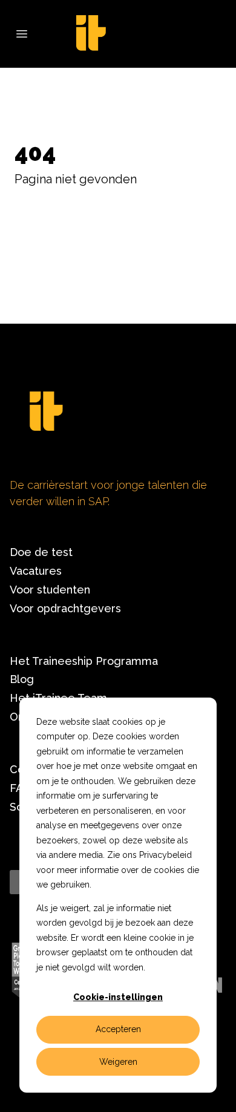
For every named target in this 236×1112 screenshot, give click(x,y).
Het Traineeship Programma (84, 661)
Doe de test (41, 552)
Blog (22, 679)
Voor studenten (50, 589)
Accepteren (118, 1029)
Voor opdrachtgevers (65, 608)
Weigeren (118, 1062)
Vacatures (36, 570)
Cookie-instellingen (118, 997)
